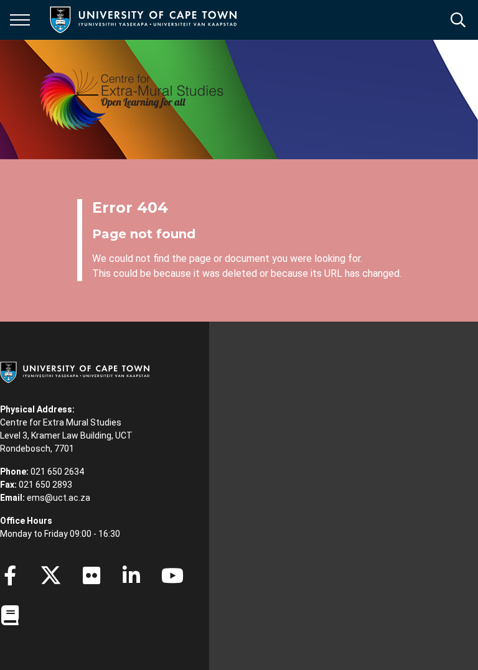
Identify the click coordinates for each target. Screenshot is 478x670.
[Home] (74, 371)
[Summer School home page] (132, 99)
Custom (91, 575)
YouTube (172, 575)
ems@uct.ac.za (58, 498)
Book (10, 615)
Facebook (10, 575)
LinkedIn (131, 575)
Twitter (51, 575)
